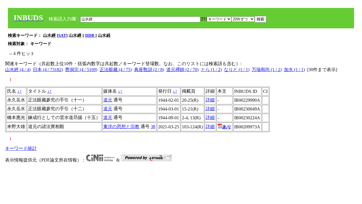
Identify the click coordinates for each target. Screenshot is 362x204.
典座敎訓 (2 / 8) (149, 69)
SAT (62, 35)
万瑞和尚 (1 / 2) (267, 69)
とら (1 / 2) (211, 69)
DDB (90, 35)
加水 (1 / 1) (294, 69)
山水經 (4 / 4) (18, 69)
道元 (107, 99)
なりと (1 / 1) (236, 69)
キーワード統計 (21, 148)
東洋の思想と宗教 (121, 126)
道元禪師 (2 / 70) (182, 69)
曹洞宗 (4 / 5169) (81, 69)
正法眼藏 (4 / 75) (116, 69)
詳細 (210, 99)
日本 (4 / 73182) (48, 69)
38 (153, 126)
